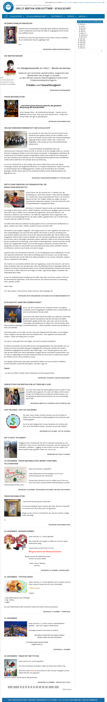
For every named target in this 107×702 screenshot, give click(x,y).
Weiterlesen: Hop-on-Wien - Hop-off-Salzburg (55, 431)
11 (40, 687)
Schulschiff (16, 16)
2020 (80, 48)
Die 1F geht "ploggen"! (15, 437)
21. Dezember (10, 618)
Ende (56, 687)
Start (10, 687)
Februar (82, 35)
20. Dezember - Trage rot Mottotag (21, 656)
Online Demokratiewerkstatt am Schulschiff (27, 128)
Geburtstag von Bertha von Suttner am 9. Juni (27, 384)
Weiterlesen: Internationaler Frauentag (56, 49)
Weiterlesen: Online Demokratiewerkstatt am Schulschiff (51, 178)
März (81, 33)
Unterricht (57, 16)
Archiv (82, 16)
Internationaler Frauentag (18, 23)
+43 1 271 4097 (63, 700)
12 (43, 687)
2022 (80, 44)
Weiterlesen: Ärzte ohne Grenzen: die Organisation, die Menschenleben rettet (44, 296)
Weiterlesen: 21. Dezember (62, 649)
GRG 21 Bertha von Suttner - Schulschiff (43, 8)
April (81, 32)
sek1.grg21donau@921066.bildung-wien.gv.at (89, 2)
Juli (81, 26)
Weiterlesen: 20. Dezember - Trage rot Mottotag (54, 682)
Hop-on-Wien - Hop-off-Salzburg (20, 410)
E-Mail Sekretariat (75, 700)
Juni (81, 28)
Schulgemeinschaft (36, 16)
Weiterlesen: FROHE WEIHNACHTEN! (59, 525)
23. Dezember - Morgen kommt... (19, 531)
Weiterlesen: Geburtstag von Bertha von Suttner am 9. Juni (50, 403)
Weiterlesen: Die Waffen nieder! (60, 90)
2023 (80, 42)
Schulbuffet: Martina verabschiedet (22, 302)
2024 (80, 41)
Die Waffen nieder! (13, 56)
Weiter (51, 687)
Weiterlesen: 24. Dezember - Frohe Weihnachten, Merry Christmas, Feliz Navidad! (44, 490)
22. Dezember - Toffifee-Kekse (18, 577)
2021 (80, 46)
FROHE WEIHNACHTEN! (14, 496)
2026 (80, 24)
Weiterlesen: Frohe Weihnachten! (59, 121)
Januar (82, 37)
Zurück (16, 687)
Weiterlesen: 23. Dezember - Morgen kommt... (55, 570)
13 (46, 687)
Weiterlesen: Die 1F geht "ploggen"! (58, 454)
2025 (80, 39)
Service (70, 16)
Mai (81, 30)
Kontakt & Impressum (90, 700)
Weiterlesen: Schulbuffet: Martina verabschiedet (54, 378)
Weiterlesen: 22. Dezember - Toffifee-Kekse (56, 612)
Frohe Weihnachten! (14, 97)
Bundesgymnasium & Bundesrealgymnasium (33, 5)
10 (36, 687)
